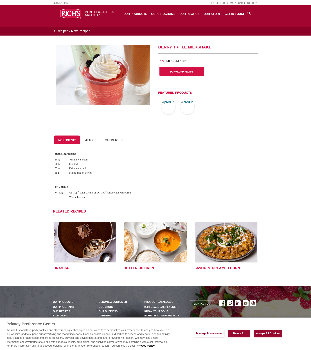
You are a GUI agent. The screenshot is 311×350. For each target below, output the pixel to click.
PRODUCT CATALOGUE (158, 302)
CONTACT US (202, 304)
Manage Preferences (209, 333)
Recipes (62, 31)
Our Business (108, 311)
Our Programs (163, 13)
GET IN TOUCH (114, 140)
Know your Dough (157, 311)
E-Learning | (215, 3)
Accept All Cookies (268, 333)
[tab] (67, 140)
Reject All (239, 333)
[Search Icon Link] (249, 13)
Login (254, 3)
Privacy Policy (146, 345)
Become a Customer (113, 302)
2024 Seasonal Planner (160, 307)
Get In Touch (235, 13)
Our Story (212, 13)
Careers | (244, 3)
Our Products (135, 13)
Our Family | (230, 3)
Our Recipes (189, 13)
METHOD (90, 140)
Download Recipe (181, 71)
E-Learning (61, 315)
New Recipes (80, 31)
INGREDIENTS (67, 140)
